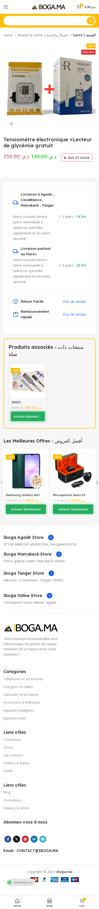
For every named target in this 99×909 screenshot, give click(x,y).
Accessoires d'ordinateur (21, 702)
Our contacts (13, 755)
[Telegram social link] (42, 839)
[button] (28, 416)
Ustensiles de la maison (21, 694)
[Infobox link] (28, 537)
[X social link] (16, 839)
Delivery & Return (16, 763)
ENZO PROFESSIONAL (23, 404)
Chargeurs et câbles (18, 687)
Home (8, 35)
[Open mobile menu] (5, 6)
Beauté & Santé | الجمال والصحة (43, 35)
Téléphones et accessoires (23, 679)
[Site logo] (49, 6)
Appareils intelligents (18, 710)
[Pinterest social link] (25, 839)
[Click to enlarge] (11, 123)
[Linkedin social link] (34, 839)
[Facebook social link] (7, 839)
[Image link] (32, 627)
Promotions (12, 739)
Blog (6, 792)
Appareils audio (14, 718)
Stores (8, 747)
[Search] (91, 21)
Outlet (8, 771)
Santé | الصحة (84, 35)
